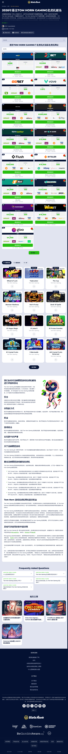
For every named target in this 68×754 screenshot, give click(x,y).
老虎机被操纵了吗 (33, 657)
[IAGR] (15, 726)
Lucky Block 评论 (49, 124)
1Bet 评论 (17, 200)
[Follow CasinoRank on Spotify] (39, 706)
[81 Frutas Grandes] (55, 325)
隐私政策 (33, 684)
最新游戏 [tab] (18, 262)
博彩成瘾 (39, 751)
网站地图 (58, 751)
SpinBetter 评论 (17, 149)
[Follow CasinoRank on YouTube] (35, 706)
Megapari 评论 (18, 124)
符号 (33, 660)
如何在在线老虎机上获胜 (33, 666)
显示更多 (32, 253)
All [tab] (26, 262)
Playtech (27, 532)
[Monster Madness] (12, 302)
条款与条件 (9, 751)
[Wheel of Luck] (12, 278)
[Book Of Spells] (55, 302)
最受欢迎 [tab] (7, 262)
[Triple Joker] (34, 278)
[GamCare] (35, 726)
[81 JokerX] (34, 325)
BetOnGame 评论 (49, 149)
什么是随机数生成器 (34, 669)
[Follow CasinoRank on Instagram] (27, 706)
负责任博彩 (49, 751)
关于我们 (33, 681)
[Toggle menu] (3, 2)
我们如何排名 (34, 690)
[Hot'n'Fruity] (34, 302)
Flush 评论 (17, 175)
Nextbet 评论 (17, 74)
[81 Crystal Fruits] (12, 350)
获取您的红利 (18, 71)
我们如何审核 (34, 687)
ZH (33, 710)
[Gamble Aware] (30, 733)
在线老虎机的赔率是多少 (33, 663)
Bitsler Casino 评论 (50, 175)
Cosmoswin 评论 (49, 200)
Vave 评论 (49, 99)
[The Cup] (55, 278)
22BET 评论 (50, 74)
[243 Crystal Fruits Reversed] (55, 350)
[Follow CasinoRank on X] (31, 706)
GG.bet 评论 (17, 99)
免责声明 (30, 751)
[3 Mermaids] (34, 350)
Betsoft (33, 532)
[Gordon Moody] (49, 726)
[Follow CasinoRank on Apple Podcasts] (43, 706)
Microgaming (15, 532)
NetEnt (13, 537)
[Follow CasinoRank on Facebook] (23, 706)
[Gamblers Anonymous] (23, 726)
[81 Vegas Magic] (12, 325)
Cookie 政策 (19, 751)
